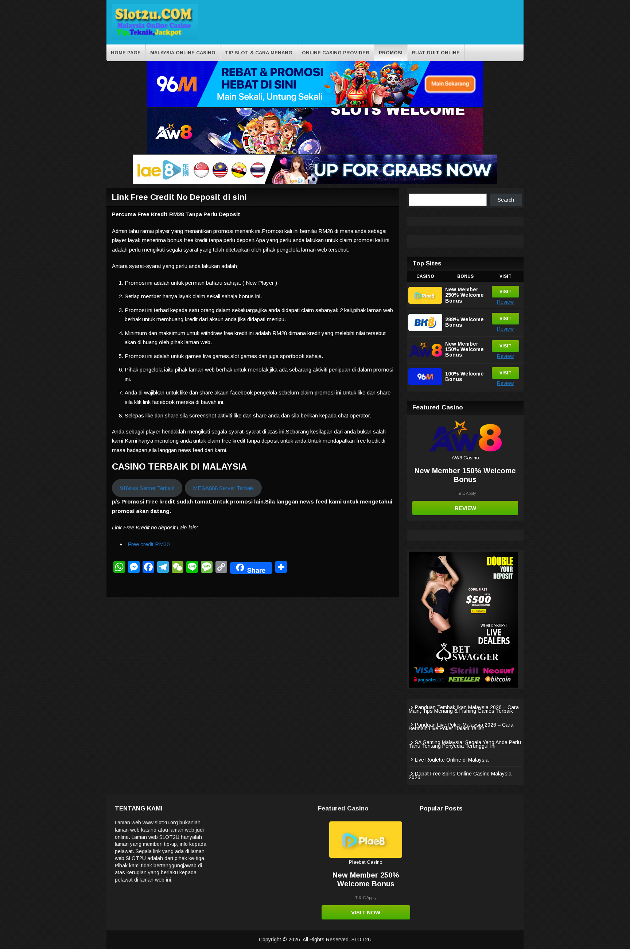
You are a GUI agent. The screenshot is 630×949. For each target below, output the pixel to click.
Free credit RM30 (149, 544)
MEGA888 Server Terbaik (223, 488)
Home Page (126, 52)
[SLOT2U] (155, 39)
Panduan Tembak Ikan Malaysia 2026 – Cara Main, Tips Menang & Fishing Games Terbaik (464, 709)
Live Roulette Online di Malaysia (452, 760)
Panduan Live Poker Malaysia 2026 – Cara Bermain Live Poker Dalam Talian (461, 726)
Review (505, 302)
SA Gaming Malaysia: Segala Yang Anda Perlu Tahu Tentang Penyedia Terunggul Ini (465, 744)
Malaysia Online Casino (182, 52)
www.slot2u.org (160, 822)
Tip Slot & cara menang (258, 52)
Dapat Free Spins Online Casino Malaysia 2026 (460, 775)
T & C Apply (465, 493)
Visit (505, 291)
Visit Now (365, 912)
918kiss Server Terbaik (147, 488)
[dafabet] (463, 686)
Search (506, 200)
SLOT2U (361, 939)
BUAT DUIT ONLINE (436, 52)
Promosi (390, 52)
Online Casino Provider (335, 52)
